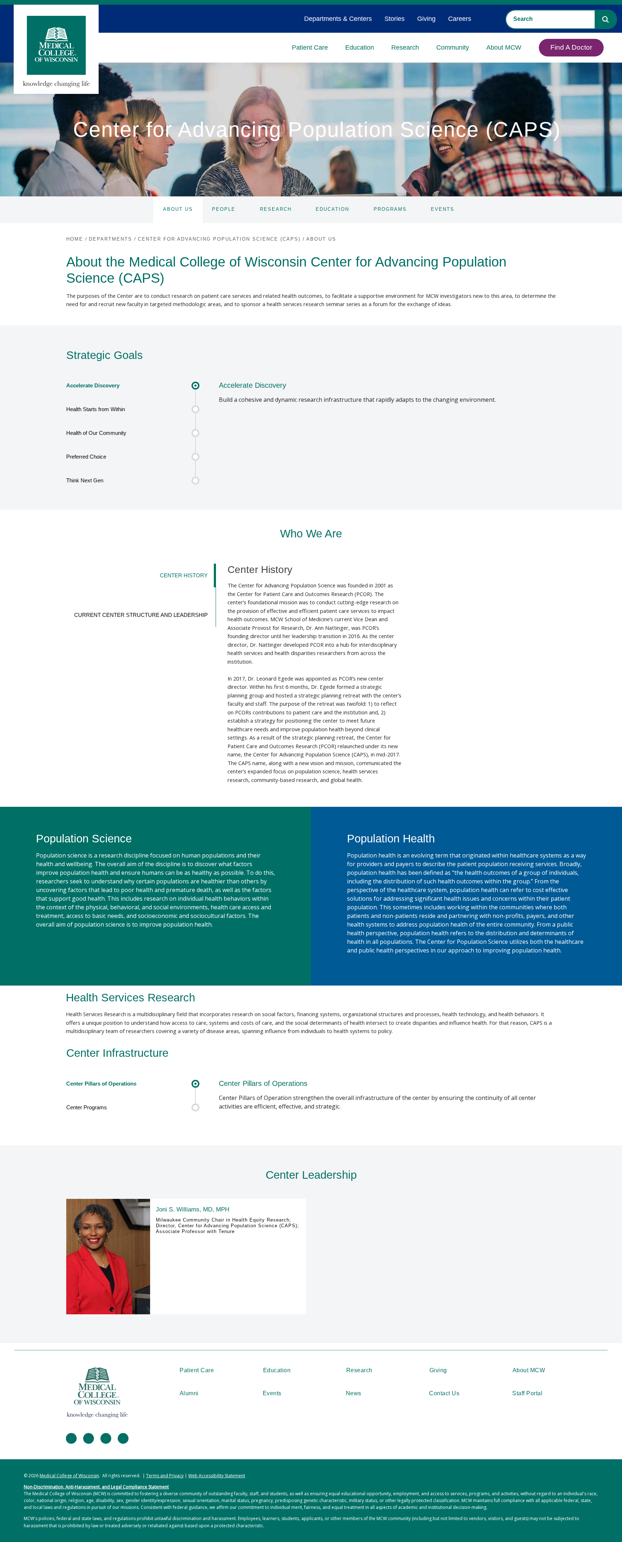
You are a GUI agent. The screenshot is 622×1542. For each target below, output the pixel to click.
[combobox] (550, 19)
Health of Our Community (96, 433)
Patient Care (310, 47)
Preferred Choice (86, 457)
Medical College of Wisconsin (69, 1476)
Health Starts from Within (95, 409)
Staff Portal (527, 1393)
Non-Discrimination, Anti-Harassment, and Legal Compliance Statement (96, 1487)
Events (442, 209)
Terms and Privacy (165, 1476)
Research (405, 47)
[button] (605, 19)
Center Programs (86, 1107)
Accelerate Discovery (93, 385)
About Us (178, 209)
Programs (390, 209)
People (223, 209)
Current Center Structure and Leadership (141, 615)
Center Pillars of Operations (101, 1084)
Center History (184, 575)
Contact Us (444, 1393)
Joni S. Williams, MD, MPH (192, 1209)
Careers (459, 18)
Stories (394, 18)
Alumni (189, 1393)
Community (452, 47)
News (353, 1393)
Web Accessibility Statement (216, 1476)
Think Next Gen (84, 480)
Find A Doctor (571, 47)
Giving (426, 18)
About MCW (503, 47)
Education (359, 47)
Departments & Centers (338, 18)
